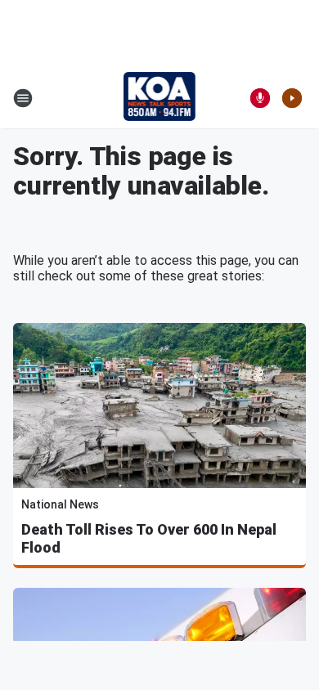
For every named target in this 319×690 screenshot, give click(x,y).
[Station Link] (160, 98)
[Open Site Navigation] (23, 98)
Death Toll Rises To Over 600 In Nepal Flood (148, 538)
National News (60, 504)
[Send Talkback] (260, 98)
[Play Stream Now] (292, 98)
